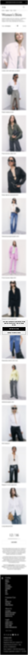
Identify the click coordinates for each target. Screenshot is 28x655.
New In (7, 580)
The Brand (8, 611)
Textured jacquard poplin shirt (10, 236)
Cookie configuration (11, 627)
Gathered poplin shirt (8, 402)
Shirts (15, 10)
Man (6, 590)
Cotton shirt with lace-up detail (11, 71)
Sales (6, 594)
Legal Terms (8, 625)
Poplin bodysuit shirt (8, 112)
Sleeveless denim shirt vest (10, 360)
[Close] (26, 2)
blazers (3, 566)
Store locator (9, 605)
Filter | (6, 26)
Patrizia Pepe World (10, 612)
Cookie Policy (8, 622)
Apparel (7, 10)
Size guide (7, 603)
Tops (11, 10)
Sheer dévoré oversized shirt (10, 195)
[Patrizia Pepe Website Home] (5, 7)
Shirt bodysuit (6, 443)
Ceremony (7, 588)
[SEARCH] (24, 7)
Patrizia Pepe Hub (9, 614)
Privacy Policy (9, 623)
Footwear (7, 585)
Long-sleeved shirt (7, 526)
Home (3, 10)
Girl (6, 592)
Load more (14, 542)
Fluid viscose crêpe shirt (9, 153)
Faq (6, 599)
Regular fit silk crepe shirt (9, 319)
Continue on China (14, 328)
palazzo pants (11, 565)
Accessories (8, 587)
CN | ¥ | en (8, 630)
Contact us (8, 601)
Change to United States (14, 332)
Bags (6, 583)
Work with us (8, 616)
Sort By (24, 26)
